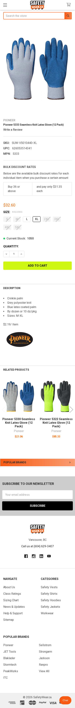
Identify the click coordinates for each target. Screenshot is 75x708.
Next (71, 409)
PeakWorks (10, 671)
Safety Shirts (49, 593)
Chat (65, 700)
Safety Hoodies (51, 600)
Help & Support (13, 613)
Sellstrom (45, 645)
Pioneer (8, 645)
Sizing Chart (11, 600)
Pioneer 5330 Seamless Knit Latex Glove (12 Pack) (18, 422)
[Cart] (69, 5)
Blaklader (9, 658)
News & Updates (14, 606)
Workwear (47, 613)
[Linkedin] (41, 556)
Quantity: (11, 246)
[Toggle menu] (5, 5)
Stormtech (9, 664)
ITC (5, 677)
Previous (3, 409)
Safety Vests (49, 587)
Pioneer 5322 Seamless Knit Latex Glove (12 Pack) (56, 422)
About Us (9, 587)
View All (44, 671)
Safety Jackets (50, 606)
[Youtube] (49, 556)
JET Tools (9, 651)
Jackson (44, 658)
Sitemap (8, 619)
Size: (12, 212)
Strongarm (45, 651)
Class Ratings (12, 593)
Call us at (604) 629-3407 (37, 546)
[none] (37, 69)
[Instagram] (33, 556)
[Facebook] (26, 556)
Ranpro (43, 664)
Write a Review (12, 129)
